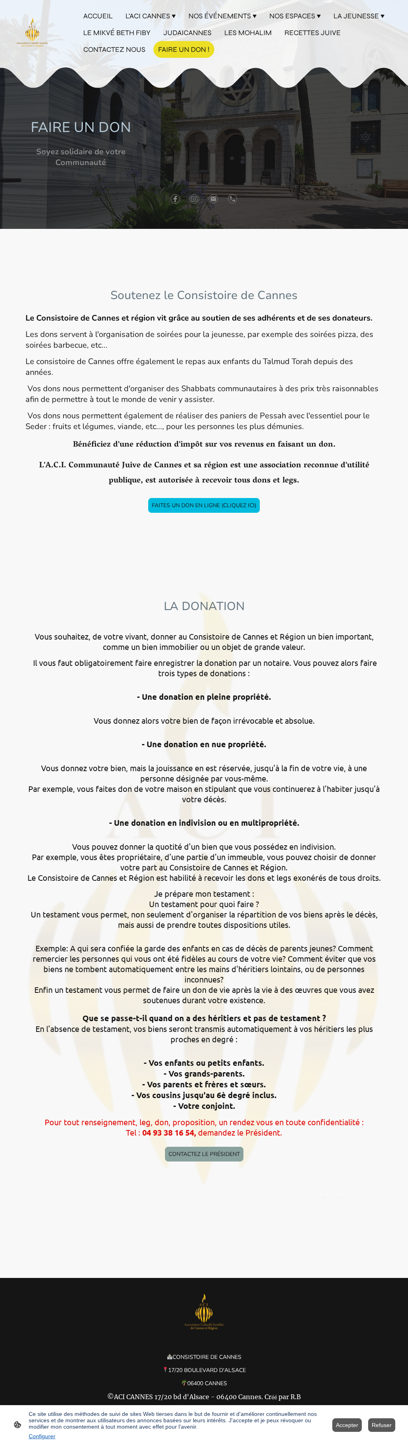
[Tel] (232, 199)
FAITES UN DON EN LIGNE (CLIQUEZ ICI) (204, 505)
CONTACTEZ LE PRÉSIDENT (204, 1154)
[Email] (213, 199)
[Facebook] (175, 199)
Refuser (382, 1425)
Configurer (42, 1436)
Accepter (347, 1425)
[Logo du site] (32, 33)
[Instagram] (194, 199)
